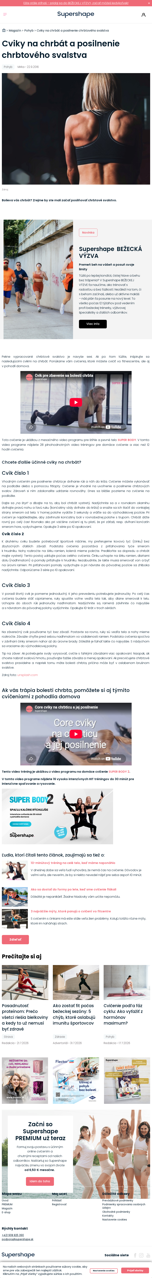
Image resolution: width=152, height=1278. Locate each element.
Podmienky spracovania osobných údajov (123, 1206)
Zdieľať (15, 939)
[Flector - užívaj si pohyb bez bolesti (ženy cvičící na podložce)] (76, 1080)
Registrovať (59, 1204)
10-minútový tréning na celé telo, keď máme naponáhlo (73, 863)
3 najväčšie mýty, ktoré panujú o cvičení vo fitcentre (71, 911)
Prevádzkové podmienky (117, 1200)
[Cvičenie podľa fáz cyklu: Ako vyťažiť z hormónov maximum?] (127, 982)
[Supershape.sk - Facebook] (135, 1255)
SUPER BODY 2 (119, 772)
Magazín (7, 1208)
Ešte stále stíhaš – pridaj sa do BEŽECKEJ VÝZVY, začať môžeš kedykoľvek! (76, 3)
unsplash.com (27, 675)
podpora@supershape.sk (17, 1239)
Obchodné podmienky (116, 1212)
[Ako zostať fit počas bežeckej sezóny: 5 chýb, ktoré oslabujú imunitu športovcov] (76, 982)
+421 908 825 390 (13, 1235)
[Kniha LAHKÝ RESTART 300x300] (127, 1080)
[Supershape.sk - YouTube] (148, 1255)
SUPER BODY (127, 440)
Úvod (5, 1200)
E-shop (6, 1212)
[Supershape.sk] (76, 14)
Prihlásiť (144, 15)
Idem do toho (40, 1181)
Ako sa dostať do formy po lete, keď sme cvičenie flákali (73, 889)
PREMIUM (7, 1204)
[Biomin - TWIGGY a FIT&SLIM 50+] (25, 1080)
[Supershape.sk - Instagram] (141, 1255)
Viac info (93, 324)
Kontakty (108, 1216)
